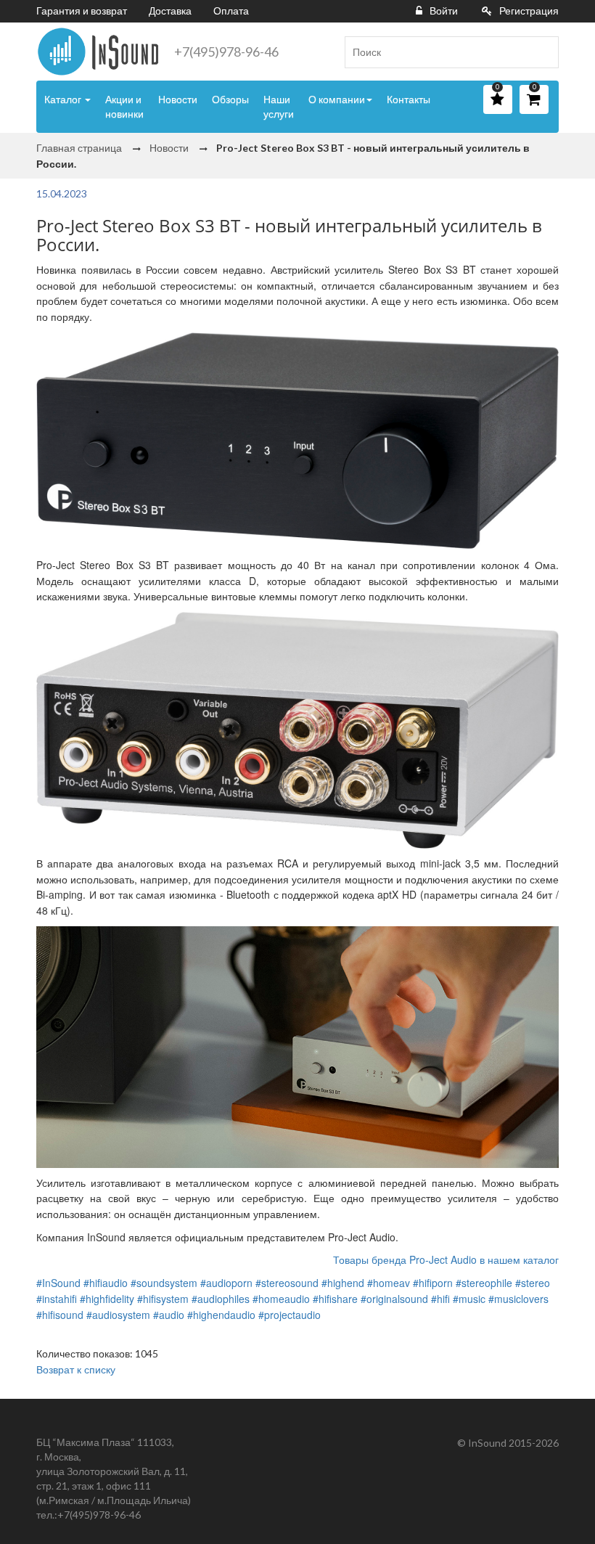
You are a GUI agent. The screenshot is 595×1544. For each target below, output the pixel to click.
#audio (168, 1314)
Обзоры (230, 99)
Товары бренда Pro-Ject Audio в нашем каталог (446, 1259)
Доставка (170, 10)
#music (469, 1298)
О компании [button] (336, 99)
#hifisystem (163, 1298)
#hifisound (59, 1314)
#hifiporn (433, 1282)
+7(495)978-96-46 (226, 52)
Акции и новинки (124, 106)
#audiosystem (118, 1314)
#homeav (388, 1282)
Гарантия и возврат (81, 10)
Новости (177, 99)
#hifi (440, 1298)
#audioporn (226, 1282)
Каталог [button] (63, 99)
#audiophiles (221, 1298)
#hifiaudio (105, 1282)
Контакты (408, 99)
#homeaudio (281, 1298)
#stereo (532, 1282)
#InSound (58, 1282)
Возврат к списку (75, 1369)
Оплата (231, 10)
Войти (444, 10)
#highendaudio (221, 1314)
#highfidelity (107, 1298)
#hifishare (335, 1298)
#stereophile (484, 1282)
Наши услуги (278, 106)
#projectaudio (289, 1314)
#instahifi (56, 1298)
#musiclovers (518, 1298)
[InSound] (98, 51)
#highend (342, 1282)
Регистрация (529, 10)
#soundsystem (164, 1282)
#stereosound (287, 1282)
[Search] (542, 52)
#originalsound (394, 1298)
